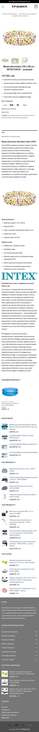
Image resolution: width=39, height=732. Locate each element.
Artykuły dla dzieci (28, 14)
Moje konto (6, 710)
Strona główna (9, 14)
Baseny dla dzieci (20, 16)
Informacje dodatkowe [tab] (11, 136)
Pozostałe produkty (9, 655)
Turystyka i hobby (8, 659)
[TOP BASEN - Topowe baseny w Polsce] (20, 6)
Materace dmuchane (9, 652)
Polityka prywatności (9, 715)
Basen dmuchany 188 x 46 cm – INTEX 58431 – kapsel (10, 405)
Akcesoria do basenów (10, 632)
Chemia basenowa (8, 648)
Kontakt (4, 707)
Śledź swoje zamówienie (10, 712)
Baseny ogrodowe (22, 117)
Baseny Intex (12, 117)
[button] (3, 6)
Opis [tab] (3, 132)
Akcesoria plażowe (8, 636)
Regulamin (5, 717)
